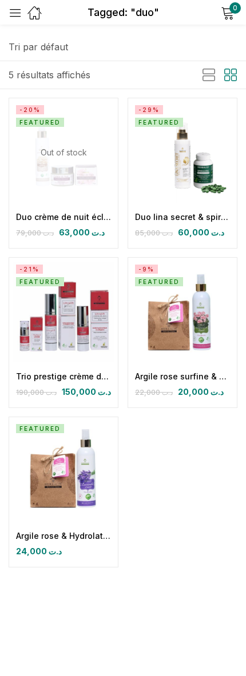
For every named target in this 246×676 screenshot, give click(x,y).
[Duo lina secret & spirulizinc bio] (182, 152)
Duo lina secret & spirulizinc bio (182, 217)
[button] (38, 47)
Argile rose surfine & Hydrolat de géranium (182, 376)
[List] (209, 75)
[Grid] (230, 75)
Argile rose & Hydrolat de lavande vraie (63, 536)
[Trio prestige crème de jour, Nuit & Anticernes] (63, 312)
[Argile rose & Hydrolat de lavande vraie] (63, 471)
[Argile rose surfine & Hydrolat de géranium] (182, 312)
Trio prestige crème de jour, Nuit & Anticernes (63, 376)
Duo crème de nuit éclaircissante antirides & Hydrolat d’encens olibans (63, 217)
